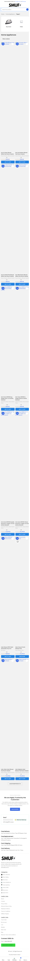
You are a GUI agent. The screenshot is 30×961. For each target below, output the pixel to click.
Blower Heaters (11, 155)
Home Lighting (6, 885)
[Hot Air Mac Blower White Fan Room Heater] (8, 96)
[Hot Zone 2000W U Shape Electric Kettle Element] (22, 341)
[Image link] (8, 858)
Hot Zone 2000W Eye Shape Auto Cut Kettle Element (7, 398)
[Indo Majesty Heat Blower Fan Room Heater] (22, 713)
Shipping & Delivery (5, 908)
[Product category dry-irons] (9, 23)
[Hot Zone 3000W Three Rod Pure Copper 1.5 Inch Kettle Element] (22, 466)
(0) (6, 652)
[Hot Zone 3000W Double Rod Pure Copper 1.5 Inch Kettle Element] (8, 466)
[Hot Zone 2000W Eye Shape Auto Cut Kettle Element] (8, 341)
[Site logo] (15, 5)
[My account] (28, 5)
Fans (16, 650)
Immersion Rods (4, 401)
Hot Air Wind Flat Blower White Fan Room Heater (7, 275)
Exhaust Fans (21, 650)
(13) (7, 404)
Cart (2, 924)
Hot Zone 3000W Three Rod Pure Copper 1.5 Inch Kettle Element (22, 523)
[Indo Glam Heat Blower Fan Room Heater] (8, 713)
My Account (4, 922)
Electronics (5, 890)
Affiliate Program (5, 913)
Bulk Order (3, 929)
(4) (21, 529)
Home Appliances (10, 14)
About (2, 898)
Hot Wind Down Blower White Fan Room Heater (21, 275)
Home (2, 14)
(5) (6, 157)
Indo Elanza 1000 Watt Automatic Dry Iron (7, 647)
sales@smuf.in (18, 1)
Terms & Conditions (5, 911)
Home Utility (6, 887)
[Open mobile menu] (1, 5)
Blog (2, 932)
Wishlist (3, 927)
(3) (21, 157)
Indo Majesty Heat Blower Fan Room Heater (22, 770)
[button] (8, 162)
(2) (6, 529)
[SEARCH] (27, 9)
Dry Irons (3, 650)
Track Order (4, 919)
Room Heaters (4, 155)
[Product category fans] (21, 23)
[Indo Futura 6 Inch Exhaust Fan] (22, 591)
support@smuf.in (8, 941)
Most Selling (6, 877)
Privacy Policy (4, 903)
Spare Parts (5, 892)
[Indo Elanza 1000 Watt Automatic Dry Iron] (8, 591)
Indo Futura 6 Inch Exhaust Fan (20, 647)
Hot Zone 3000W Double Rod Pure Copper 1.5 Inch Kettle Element (7, 523)
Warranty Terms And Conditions (8, 934)
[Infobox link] (5, 831)
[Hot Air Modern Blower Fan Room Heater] (22, 96)
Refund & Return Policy (6, 906)
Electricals (5, 879)
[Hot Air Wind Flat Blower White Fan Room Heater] (8, 219)
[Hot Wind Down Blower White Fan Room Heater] (22, 219)
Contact (3, 901)
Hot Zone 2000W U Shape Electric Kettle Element (21, 398)
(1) (6, 279)
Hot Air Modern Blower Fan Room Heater (21, 153)
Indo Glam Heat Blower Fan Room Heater (7, 770)
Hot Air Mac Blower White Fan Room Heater (7, 153)
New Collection (6, 874)
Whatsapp (24, 1)
